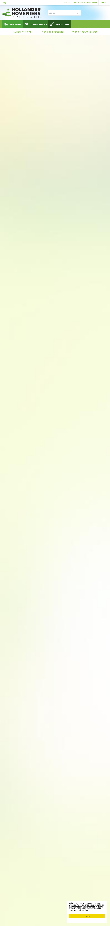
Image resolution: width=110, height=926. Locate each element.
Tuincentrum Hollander (86, 31)
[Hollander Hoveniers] (26, 12)
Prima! (87, 916)
